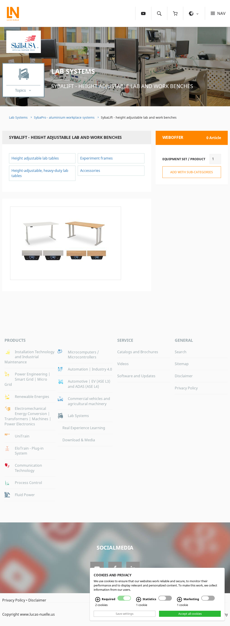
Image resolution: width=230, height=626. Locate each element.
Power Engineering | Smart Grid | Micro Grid (27, 379)
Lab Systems (73, 71)
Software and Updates (136, 375)
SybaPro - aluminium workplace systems (64, 117)
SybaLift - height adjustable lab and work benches (122, 86)
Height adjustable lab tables (35, 158)
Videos (123, 363)
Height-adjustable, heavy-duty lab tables (39, 173)
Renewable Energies (32, 396)
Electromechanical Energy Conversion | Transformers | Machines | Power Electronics (27, 416)
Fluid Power (25, 494)
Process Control (28, 482)
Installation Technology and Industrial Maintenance (29, 357)
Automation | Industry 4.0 (90, 369)
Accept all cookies (190, 614)
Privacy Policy (186, 388)
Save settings (124, 614)
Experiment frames (96, 158)
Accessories (90, 170)
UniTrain (22, 436)
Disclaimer (184, 375)
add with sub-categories (191, 172)
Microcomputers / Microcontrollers (83, 355)
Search (180, 351)
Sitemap (182, 363)
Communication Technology (28, 468)
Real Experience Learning (83, 427)
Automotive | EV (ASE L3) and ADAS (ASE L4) (89, 384)
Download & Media (78, 439)
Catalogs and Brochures (137, 351)
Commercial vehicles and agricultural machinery (89, 401)
